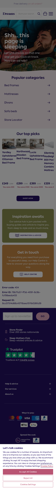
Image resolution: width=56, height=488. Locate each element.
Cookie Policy (47, 466)
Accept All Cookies (28, 472)
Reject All (28, 478)
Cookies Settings (28, 484)
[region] (28, 466)
